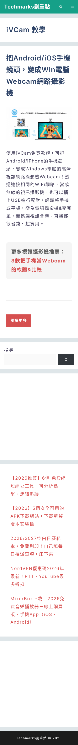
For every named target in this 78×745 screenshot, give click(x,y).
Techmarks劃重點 (27, 7)
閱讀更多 (18, 320)
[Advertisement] (39, 417)
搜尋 (9, 350)
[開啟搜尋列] (61, 7)
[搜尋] (66, 359)
